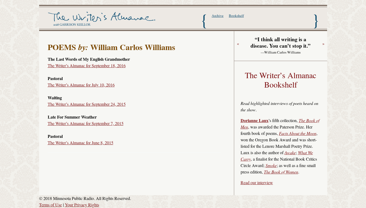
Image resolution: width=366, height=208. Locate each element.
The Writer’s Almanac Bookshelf (280, 80)
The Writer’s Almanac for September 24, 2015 (87, 104)
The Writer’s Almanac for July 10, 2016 (81, 85)
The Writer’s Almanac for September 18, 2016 (87, 65)
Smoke (271, 165)
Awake (290, 152)
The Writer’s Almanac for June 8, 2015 (80, 142)
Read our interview (257, 182)
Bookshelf (236, 15)
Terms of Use (50, 204)
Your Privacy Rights (82, 204)
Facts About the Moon (297, 133)
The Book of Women (281, 172)
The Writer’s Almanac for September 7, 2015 (86, 123)
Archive (217, 15)
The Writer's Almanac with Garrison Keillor (102, 20)
